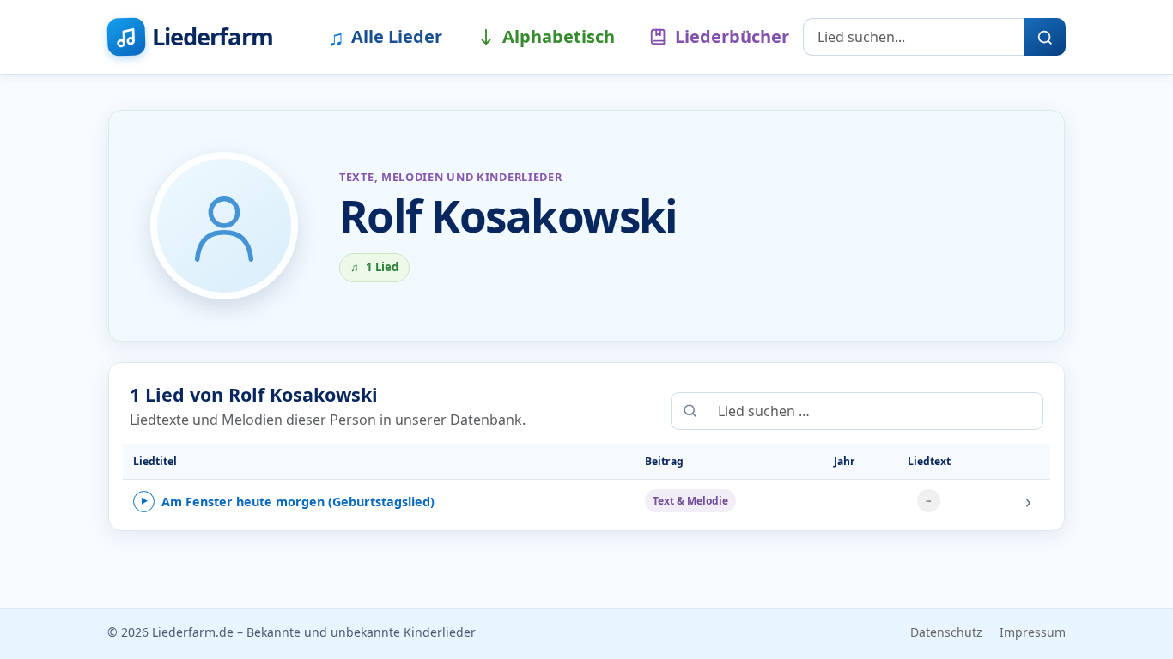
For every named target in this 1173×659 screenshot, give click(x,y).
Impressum (1033, 632)
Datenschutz (946, 632)
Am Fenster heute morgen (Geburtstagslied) (288, 501)
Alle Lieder (385, 36)
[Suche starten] (1045, 37)
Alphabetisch (558, 36)
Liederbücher (732, 36)
